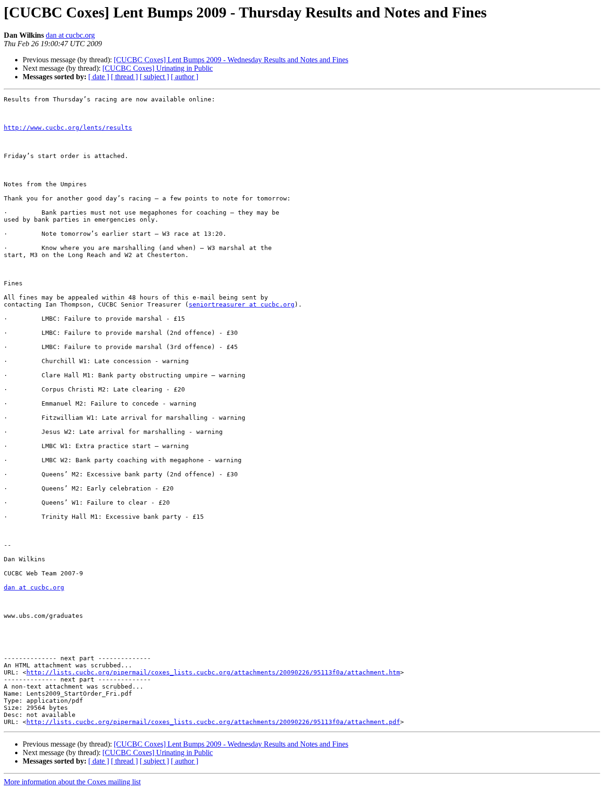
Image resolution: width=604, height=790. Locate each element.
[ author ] (184, 77)
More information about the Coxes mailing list (72, 782)
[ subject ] (154, 77)
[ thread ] (124, 77)
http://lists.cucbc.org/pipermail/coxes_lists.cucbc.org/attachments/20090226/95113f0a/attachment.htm (213, 672)
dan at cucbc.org (70, 35)
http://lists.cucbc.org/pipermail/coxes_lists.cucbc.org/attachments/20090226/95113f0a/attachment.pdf (213, 721)
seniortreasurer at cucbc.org (241, 304)
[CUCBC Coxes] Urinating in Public (157, 68)
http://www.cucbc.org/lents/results (68, 127)
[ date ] (98, 77)
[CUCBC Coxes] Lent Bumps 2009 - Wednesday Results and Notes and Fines (231, 60)
